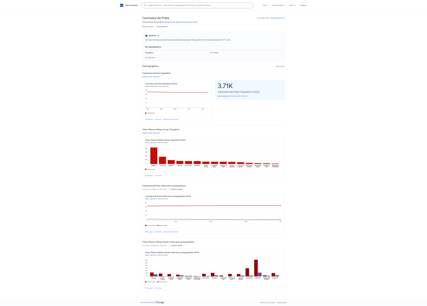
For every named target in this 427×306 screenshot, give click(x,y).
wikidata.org (154, 86)
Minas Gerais (170, 22)
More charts (280, 66)
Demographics (162, 27)
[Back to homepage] (121, 5)
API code (158, 119)
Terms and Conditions (267, 303)
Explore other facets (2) (151, 77)
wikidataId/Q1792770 (278, 18)
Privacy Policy (281, 303)
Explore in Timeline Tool (171, 119)
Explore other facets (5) (151, 133)
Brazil (178, 22)
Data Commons (131, 5)
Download (150, 119)
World (195, 22)
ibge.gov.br (226, 96)
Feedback (303, 5)
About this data (164, 86)
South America (186, 22)
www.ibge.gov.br (150, 57)
